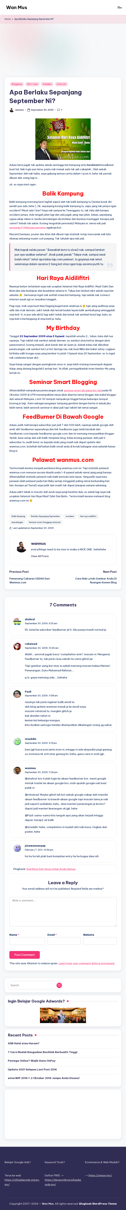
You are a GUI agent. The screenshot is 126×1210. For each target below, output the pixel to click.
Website (88, 934)
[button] (40, 556)
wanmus (38, 543)
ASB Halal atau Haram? (23, 1043)
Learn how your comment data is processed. (87, 963)
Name (14, 934)
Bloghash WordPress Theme (98, 1203)
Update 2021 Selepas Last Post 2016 (32, 1069)
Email (52, 934)
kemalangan (17, 522)
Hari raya (32, 84)
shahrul (30, 619)
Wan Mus (16, 7)
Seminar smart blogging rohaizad (44, 522)
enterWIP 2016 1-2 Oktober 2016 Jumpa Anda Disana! (44, 1078)
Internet (61, 84)
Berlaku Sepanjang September (45, 516)
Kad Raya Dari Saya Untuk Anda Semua (50, 869)
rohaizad (31, 644)
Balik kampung (18, 516)
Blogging (17, 84)
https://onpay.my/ (100, 1175)
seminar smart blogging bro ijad (83, 390)
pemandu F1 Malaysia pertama (27, 227)
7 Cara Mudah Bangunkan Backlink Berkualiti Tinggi (42, 1052)
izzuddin (30, 739)
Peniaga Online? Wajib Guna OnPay (31, 1060)
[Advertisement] (63, 46)
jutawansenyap (35, 845)
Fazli (28, 691)
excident (70, 516)
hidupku (47, 84)
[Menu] (119, 7)
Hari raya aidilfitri (88, 516)
